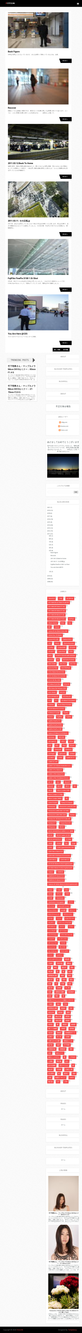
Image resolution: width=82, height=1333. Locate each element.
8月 (50, 539)
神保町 (67, 1020)
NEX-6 (67, 786)
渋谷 (71, 1008)
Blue (62, 623)
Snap (73, 843)
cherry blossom (69, 643)
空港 (62, 984)
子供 (65, 1004)
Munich (50, 786)
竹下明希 (67, 1045)
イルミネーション (63, 906)
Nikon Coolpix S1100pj (55, 794)
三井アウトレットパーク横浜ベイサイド (60, 1000)
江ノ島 (67, 988)
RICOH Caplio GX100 (63, 835)
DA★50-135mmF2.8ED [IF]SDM (65, 655)
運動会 (69, 963)
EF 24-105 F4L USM (54, 680)
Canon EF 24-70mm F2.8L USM (57, 631)
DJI (58, 660)
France (50, 717)
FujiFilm (68, 717)
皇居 (49, 992)
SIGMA (59, 843)
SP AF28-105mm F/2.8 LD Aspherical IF (60, 868)
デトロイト (51, 926)
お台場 (63, 910)
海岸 (69, 971)
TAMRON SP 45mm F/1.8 (56, 880)
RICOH (50, 835)
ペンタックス (62, 939)
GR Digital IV (52, 741)
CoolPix (50, 647)
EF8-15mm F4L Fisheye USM (57, 688)
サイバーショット (53, 914)
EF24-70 (66, 684)
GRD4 (71, 741)
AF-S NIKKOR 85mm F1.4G (56, 615)
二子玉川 (72, 1057)
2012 (48, 531)
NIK (75, 786)
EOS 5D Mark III (53, 696)
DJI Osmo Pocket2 (68, 660)
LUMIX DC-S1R (52, 762)
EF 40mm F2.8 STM (54, 684)
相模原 (59, 1033)
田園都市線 (51, 1049)
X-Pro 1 (59, 894)
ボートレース (52, 943)
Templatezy (72, 1330)
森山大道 (58, 1016)
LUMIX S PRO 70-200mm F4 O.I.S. (58, 778)
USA (66, 890)
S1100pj (68, 839)
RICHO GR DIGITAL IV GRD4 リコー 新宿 (60, 831)
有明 (74, 1073)
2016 (48, 519)
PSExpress (51, 827)
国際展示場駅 (60, 992)
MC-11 (50, 782)
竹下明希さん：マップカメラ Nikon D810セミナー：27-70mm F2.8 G (22, 389)
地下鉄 (50, 1045)
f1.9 (49, 700)
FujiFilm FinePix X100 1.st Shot (23, 278)
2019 (48, 510)
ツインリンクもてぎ (64, 922)
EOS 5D (62, 692)
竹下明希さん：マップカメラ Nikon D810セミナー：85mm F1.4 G (22, 369)
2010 (48, 576)
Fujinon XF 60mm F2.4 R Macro (57, 733)
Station (50, 872)
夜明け (66, 1073)
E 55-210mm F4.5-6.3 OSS (56, 672)
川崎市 (63, 1029)
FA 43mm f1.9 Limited (68, 700)
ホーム (63, 1109)
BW (49, 627)
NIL (67, 798)
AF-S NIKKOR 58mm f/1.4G (56, 611)
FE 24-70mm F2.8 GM (64, 705)
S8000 (50, 843)
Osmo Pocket (52, 802)
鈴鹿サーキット (60, 1077)
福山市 (50, 1069)
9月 (50, 536)
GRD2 (63, 741)
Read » (65, 61)
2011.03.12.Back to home (20, 163)
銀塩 (71, 980)
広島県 (59, 988)
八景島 (50, 1061)
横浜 (55, 967)
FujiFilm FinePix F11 (54, 721)
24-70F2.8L (70, 598)
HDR (49, 745)
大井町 (67, 1037)
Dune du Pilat (52, 668)
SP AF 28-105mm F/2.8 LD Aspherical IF (60, 864)
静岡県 (73, 1024)
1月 (50, 571)
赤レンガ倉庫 (52, 1029)
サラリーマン (68, 914)
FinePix (66, 713)
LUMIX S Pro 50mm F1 (55, 770)
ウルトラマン (52, 910)
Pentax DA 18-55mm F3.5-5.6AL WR (59, 819)
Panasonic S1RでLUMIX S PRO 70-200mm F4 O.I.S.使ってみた (63, 1311)
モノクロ (62, 947)
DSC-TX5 (73, 664)
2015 (48, 522)
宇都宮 (50, 963)
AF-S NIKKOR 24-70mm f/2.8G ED (58, 602)
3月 (50, 550)
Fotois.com (64, 430)
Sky (66, 843)
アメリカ (51, 906)
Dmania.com (64, 426)
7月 (50, 542)
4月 (50, 548)
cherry (57, 643)
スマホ (50, 918)
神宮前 (67, 1016)
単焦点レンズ (68, 1041)
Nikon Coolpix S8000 (54, 798)
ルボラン (59, 955)
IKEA (57, 745)
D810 (50, 655)
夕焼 (49, 1077)
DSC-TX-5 (63, 664)
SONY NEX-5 (52, 860)
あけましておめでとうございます (63, 442)
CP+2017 (51, 651)
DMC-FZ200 (52, 664)
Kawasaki (58, 749)
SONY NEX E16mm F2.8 (55, 851)
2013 (48, 528)
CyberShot (61, 651)
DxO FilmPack (65, 668)
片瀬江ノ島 (68, 1069)
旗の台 (50, 980)
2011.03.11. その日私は (19, 221)
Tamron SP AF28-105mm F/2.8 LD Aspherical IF (62, 884)
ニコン (71, 926)
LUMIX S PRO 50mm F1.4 (56, 774)
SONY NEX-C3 (64, 860)
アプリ (71, 902)
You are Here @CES (17, 333)
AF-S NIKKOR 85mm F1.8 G (56, 619)
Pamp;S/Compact (66, 802)
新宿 (49, 1016)
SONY (50, 847)
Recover (12, 108)
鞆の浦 (50, 1082)
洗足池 (50, 1033)
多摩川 (50, 1037)
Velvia (50, 894)
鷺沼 (57, 996)
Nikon (50, 790)
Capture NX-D (67, 639)
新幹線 (60, 1012)
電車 (71, 1049)
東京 (49, 1053)
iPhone (72, 745)
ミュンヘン (51, 947)
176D (60, 598)
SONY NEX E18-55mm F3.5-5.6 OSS (59, 856)
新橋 (68, 1012)
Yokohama (59, 898)
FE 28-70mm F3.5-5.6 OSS (56, 709)
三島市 (50, 1004)
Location (51, 757)
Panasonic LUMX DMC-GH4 (57, 815)
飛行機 (59, 1061)
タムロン (51, 922)
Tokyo (50, 890)
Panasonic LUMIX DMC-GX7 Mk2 (58, 811)
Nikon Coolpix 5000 (63, 790)
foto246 (20, 1330)
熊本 (69, 984)
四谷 (58, 1004)
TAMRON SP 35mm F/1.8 (56, 876)
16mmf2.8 (51, 598)
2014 (48, 525)
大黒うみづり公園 (53, 1041)
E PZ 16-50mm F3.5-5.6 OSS (56, 676)
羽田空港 (59, 963)
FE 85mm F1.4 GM (53, 713)
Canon (57, 627)
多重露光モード (70, 1033)
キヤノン (72, 910)
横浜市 (64, 967)
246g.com (64, 422)
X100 (67, 894)
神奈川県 (58, 1020)
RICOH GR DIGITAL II (54, 839)
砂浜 (49, 996)
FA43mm (51, 705)
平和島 (59, 1069)
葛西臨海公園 (52, 975)
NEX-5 (59, 786)
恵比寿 (50, 988)
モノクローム (52, 951)
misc (58, 782)
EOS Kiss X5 (67, 696)
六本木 (72, 1077)
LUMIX (60, 757)
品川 (66, 1061)
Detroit (50, 660)
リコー (50, 955)
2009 (48, 579)
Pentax (72, 815)
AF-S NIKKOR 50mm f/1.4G (56, 606)
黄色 (72, 967)
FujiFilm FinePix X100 (54, 729)
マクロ (63, 943)
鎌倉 (62, 975)
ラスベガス (64, 951)
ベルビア (51, 939)
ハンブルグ (51, 931)
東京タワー (59, 1053)
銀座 (49, 984)
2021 (48, 507)
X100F (50, 898)
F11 (56, 700)
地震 (58, 1045)
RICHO (62, 827)
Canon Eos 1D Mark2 (55, 635)
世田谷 (50, 1024)
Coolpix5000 (61, 647)
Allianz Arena (52, 623)
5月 (50, 545)
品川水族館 (51, 1065)
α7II (58, 1082)
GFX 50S (61, 737)
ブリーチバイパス (66, 935)
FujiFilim (59, 717)
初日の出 (51, 1012)
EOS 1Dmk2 (52, 692)
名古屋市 (51, 1073)
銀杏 (64, 980)
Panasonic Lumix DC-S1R (67, 806)
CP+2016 (72, 647)
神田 (49, 1020)
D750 (71, 651)
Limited (72, 753)
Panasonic (51, 806)
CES (49, 643)
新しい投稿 (57, 349)
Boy (70, 623)
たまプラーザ (69, 918)
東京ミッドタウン (53, 1057)
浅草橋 (72, 1029)
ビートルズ (63, 931)
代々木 (59, 1037)
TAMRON (60, 872)
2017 (48, 516)
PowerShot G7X (65, 823)
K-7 (49, 749)
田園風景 (62, 1049)
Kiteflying (68, 749)
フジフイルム (52, 935)
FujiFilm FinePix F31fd (55, 725)
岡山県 (50, 971)
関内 (69, 975)
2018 (48, 513)
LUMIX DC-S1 (71, 757)
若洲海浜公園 (52, 1008)
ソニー (59, 918)
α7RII (65, 1082)
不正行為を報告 (63, 406)
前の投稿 (65, 349)
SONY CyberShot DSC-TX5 (65, 847)
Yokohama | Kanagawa (56, 902)
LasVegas (51, 753)
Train (59, 890)
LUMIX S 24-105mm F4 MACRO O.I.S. (59, 766)
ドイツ (62, 926)
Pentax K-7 (51, 823)
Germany (51, 737)
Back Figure (14, 51)
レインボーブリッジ (54, 959)
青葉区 (65, 1024)
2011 (48, 534)
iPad (64, 745)
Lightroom (62, 753)
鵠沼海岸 (71, 992)
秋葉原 (63, 1008)
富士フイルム (64, 1065)
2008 (48, 582)
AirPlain (71, 619)
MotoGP (67, 782)
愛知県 (67, 959)
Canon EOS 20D (53, 639)
